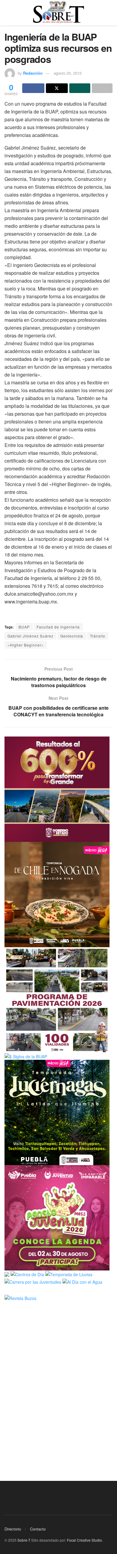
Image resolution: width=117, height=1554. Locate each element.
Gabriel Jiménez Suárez (30, 635)
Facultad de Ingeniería (58, 626)
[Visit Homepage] (58, 13)
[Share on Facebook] (33, 88)
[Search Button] (109, 12)
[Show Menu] (7, 12)
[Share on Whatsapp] (79, 88)
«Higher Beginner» (26, 644)
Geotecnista (71, 635)
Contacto (38, 1529)
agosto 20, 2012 (68, 73)
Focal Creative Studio (84, 1540)
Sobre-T (23, 1540)
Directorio (12, 1529)
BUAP (24, 626)
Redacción (33, 73)
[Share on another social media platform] (102, 88)
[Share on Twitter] (57, 88)
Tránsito (97, 635)
